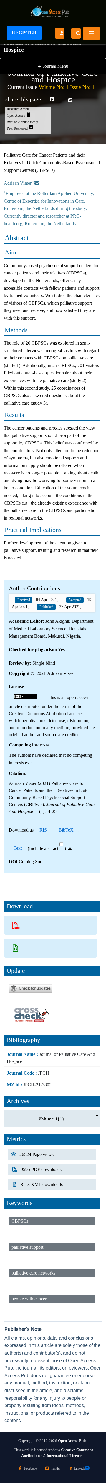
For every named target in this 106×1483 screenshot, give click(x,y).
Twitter (56, 1468)
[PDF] (15, 925)
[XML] (15, 948)
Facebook (30, 1468)
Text (18, 848)
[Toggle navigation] (91, 33)
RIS (43, 829)
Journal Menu (53, 66)
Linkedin (80, 1468)
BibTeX (66, 829)
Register (24, 32)
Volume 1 (51, 1118)
